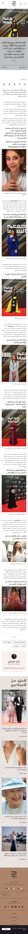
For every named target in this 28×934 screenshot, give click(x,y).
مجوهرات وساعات (22, 67)
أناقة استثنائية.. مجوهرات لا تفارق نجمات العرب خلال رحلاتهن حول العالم (15, 854)
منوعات (7, 888)
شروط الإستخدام (14, 917)
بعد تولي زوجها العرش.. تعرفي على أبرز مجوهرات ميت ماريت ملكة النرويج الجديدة (14, 730)
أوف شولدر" (10, 326)
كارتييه (23, 646)
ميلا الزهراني (18, 520)
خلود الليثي (14, 60)
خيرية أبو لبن (16, 646)
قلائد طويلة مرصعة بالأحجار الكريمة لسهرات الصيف (15, 768)
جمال (11, 888)
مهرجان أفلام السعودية (20, 642)
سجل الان (6, 929)
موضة (19, 888)
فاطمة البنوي (14, 201)
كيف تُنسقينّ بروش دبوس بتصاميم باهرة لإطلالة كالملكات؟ (15, 817)
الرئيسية (14, 913)
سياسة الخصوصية (14, 924)
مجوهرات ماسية (7, 642)
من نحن (14, 920)
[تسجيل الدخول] (20, 4)
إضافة (5, 894)
